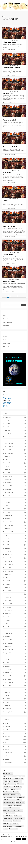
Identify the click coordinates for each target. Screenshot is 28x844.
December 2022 (15, 561)
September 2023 (15, 531)
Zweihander (13, 829)
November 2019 (15, 682)
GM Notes (15, 742)
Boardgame (18, 781)
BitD (10, 781)
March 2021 (15, 630)
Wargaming (15, 759)
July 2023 (15, 538)
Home (3, 16)
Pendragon (7, 807)
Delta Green (17, 786)
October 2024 (15, 489)
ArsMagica (19, 778)
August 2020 (15, 653)
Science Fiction (15, 752)
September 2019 (15, 689)
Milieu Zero (20, 802)
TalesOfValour (19, 818)
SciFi (12, 813)
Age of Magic (20, 776)
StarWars (17, 815)
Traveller (5, 405)
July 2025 (15, 459)
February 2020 (15, 672)
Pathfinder (18, 805)
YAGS (5, 829)
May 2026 (15, 427)
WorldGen (15, 823)
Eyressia (6, 794)
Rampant (16, 807)
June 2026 (15, 423)
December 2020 (15, 640)
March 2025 (15, 472)
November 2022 (15, 564)
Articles (5, 395)
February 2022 (15, 594)
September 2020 (15, 649)
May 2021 (15, 623)
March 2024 (15, 512)
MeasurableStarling (9, 802)
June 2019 (15, 698)
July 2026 (15, 420)
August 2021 (15, 613)
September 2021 (15, 610)
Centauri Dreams (7, 402)
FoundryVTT (15, 794)
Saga (5, 813)
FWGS (6, 800)
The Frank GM (6, 403)
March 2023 (15, 551)
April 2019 (15, 705)
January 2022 (15, 597)
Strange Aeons (8, 818)
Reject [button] (24, 839)
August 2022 (15, 574)
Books (15, 733)
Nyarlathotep (7, 805)
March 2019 (15, 708)
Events (15, 792)
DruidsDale (7, 792)
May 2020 (15, 662)
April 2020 (15, 666)
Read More (14, 842)
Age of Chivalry (8, 773)
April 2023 (15, 548)
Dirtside (6, 789)
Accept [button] (18, 839)
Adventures (15, 726)
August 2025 (15, 456)
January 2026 (15, 440)
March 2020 (15, 669)
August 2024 (15, 495)
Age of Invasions (8, 776)
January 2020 (15, 676)
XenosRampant (18, 826)
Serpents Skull (8, 815)
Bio (5, 781)
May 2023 (15, 545)
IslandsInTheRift (16, 800)
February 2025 (15, 476)
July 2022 (15, 577)
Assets (15, 729)
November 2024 (15, 486)
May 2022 (15, 584)
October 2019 (15, 685)
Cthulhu (20, 784)
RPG (20, 810)
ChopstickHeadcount (9, 784)
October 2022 (15, 567)
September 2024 (15, 492)
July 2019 (15, 695)
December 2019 (15, 679)
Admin (15, 723)
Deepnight (7, 786)
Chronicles (7, 49)
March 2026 (15, 433)
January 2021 (15, 636)
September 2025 (15, 453)
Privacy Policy (6, 343)
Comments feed (7, 322)
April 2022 (15, 587)
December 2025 (15, 443)
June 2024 (15, 502)
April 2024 (15, 508)
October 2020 (15, 646)
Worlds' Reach (7, 826)
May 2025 (15, 466)
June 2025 (15, 463)
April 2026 (15, 430)
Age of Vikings (8, 778)
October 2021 (15, 607)
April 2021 (15, 626)
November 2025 (15, 446)
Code (4, 397)
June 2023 (15, 541)
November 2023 (15, 525)
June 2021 (15, 620)
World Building (15, 762)
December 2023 (15, 522)
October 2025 (15, 450)
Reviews (15, 746)
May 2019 (15, 702)
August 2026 (15, 417)
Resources (6, 346)
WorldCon (6, 823)
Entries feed (6, 318)
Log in (4, 315)
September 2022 (15, 571)
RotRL (13, 810)
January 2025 (15, 479)
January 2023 (15, 558)
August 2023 (15, 535)
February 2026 (15, 436)
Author (5, 336)
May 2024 (15, 505)
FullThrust (20, 797)
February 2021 (15, 633)
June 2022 (15, 581)
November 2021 (15, 603)
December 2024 (15, 482)
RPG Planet (5, 406)
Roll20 (6, 810)
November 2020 (15, 643)
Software (15, 756)
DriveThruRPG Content (8, 399)
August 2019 (15, 692)
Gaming (13, 49)
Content (5, 340)
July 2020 (15, 656)
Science (15, 749)
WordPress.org (7, 325)
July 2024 (15, 499)
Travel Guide (7, 821)
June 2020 (15, 659)
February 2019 (15, 712)
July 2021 (15, 617)
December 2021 (15, 600)
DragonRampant (15, 789)
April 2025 (15, 469)
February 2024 (15, 515)
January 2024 (15, 518)
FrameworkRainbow (9, 797)
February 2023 (15, 554)
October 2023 (15, 528)
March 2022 (15, 590)
